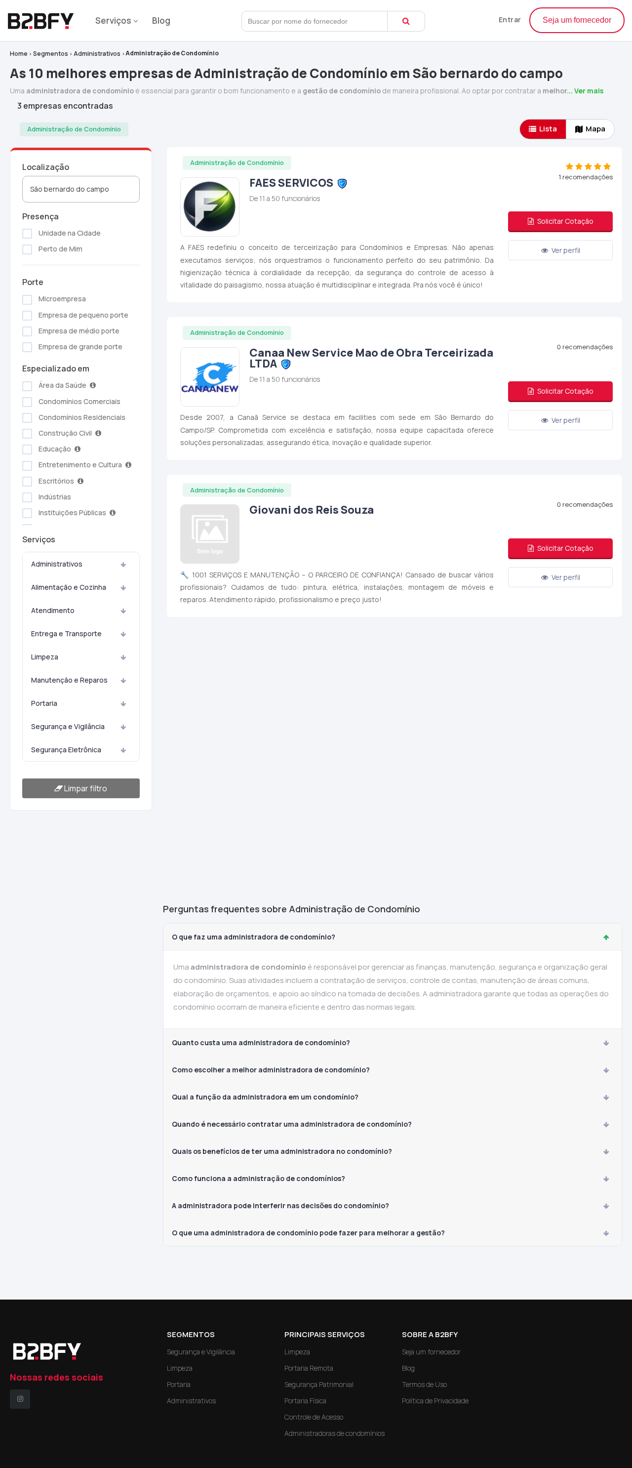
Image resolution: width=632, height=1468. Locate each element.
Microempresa (61, 298)
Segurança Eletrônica (66, 749)
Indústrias (54, 496)
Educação (55, 448)
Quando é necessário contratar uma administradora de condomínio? (292, 1124)
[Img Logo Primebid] (44, 18)
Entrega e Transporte (66, 633)
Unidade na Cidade (69, 233)
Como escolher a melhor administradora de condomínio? (271, 1069)
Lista (548, 128)
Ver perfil (565, 250)
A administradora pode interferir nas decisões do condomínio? (280, 1205)
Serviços (113, 20)
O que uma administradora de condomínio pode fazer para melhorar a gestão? (308, 1232)
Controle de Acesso (313, 1417)
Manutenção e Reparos (69, 680)
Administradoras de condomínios (334, 1433)
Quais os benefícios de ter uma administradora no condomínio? (282, 1151)
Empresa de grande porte (79, 346)
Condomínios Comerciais (78, 401)
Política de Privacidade (435, 1400)
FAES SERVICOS (291, 182)
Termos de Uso (424, 1384)
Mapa (595, 128)
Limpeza (44, 656)
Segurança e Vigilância (68, 726)
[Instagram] (20, 1399)
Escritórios (56, 481)
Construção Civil (65, 433)
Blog (161, 20)
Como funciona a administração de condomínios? (258, 1178)
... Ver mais (585, 90)
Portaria (44, 703)
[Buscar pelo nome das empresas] (406, 21)
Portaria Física (305, 1400)
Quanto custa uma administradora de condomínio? (261, 1042)
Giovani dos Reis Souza (311, 509)
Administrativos (97, 53)
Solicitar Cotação (564, 221)
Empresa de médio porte (78, 330)
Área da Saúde (62, 385)
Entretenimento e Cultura (80, 464)
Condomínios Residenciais (81, 417)
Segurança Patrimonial (319, 1384)
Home (19, 53)
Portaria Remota (308, 1368)
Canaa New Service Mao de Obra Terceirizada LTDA (371, 358)
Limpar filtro (85, 788)
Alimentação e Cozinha (68, 587)
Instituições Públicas (72, 512)
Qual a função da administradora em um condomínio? (265, 1096)
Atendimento (53, 610)
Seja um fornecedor (577, 20)
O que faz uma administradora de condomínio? (253, 936)
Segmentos (50, 53)
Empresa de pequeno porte (82, 315)
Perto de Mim (59, 248)
